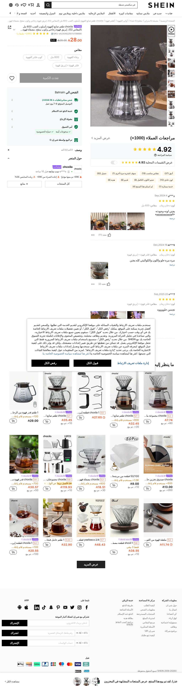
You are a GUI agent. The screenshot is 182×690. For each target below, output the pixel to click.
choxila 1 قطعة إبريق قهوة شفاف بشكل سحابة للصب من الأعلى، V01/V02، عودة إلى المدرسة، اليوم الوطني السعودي (23, 543)
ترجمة (172, 218)
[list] (60, 607)
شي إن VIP (150, 631)
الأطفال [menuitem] (112, 13)
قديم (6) (124, 180)
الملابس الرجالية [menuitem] (97, 13)
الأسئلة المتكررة (147, 627)
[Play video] (129, 76)
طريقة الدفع (127, 605)
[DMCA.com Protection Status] (78, 671)
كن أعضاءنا (172, 614)
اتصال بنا (173, 609)
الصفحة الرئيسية (167, 21)
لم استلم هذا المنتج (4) (143, 186)
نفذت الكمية (51, 78)
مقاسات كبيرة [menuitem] (126, 13)
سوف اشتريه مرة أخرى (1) (124, 173)
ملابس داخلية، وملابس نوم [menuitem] (72, 13)
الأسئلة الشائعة (126, 609)
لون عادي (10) (166, 180)
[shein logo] (161, 5)
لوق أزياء (173, 618)
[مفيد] (109, 235)
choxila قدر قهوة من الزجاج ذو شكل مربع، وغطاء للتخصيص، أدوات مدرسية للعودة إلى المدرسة (23, 479)
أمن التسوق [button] (67, 127)
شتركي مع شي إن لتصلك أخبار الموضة (72, 617)
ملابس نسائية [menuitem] (143, 13)
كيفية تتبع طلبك (148, 635)
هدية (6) (111, 180)
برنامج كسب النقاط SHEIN (124, 623)
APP (26, 600)
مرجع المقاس (149, 622)
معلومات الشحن (147, 609)
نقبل (87, 658)
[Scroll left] (14, 13)
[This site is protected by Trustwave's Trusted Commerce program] (86, 671)
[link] (31, 5)
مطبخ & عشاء (136, 21)
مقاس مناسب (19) (150, 173)
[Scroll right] (10, 13)
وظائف (173, 627)
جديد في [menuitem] (157, 13)
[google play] (19, 609)
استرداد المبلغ (149, 618)
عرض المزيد (91, 564)
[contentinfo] (45, 664)
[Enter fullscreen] (93, 123)
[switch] (114, 162)
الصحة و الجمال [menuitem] (19, 13)
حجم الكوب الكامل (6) (144, 180)
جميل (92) (101, 173)
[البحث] (48, 5)
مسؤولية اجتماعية (169, 622)
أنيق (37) (169, 173)
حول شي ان (171, 605)
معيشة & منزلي (151, 21)
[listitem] (158, 399)
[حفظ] (12, 78)
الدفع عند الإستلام (125, 614)
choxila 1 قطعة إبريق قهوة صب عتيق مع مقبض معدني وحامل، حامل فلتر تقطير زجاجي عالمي (91, 412)
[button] (17, 5)
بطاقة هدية (128, 618)
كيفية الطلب (149, 605)
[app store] (26, 609)
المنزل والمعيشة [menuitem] (47, 13)
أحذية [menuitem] (33, 13)
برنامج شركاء (171, 631)
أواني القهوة (122, 21)
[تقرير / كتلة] (93, 235)
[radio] (73, 57)
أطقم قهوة (110, 21)
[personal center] (38, 5)
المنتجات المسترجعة (145, 614)
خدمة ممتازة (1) (166, 186)
